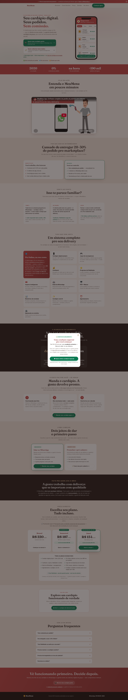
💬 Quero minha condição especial (64, 358)
